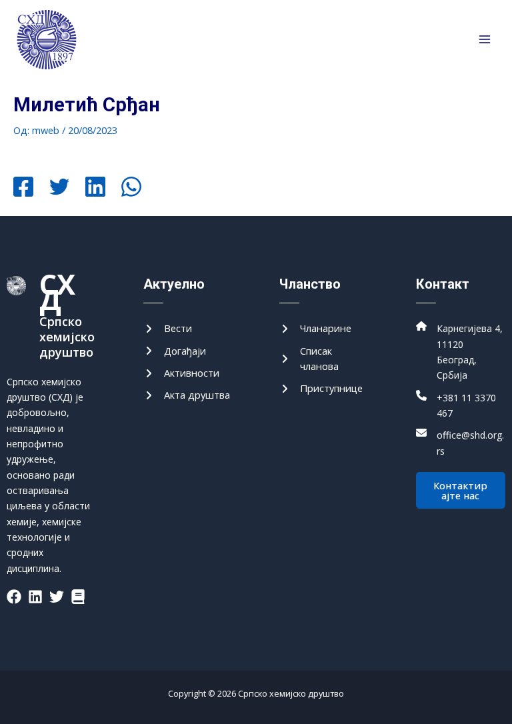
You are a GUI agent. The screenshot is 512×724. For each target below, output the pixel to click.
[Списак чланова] (324, 359)
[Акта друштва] (186, 395)
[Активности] (181, 373)
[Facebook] (23, 188)
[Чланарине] (315, 328)
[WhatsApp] (131, 188)
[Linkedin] (95, 188)
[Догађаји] (174, 351)
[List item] (14, 596)
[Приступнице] (321, 388)
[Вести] (167, 328)
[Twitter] (59, 188)
